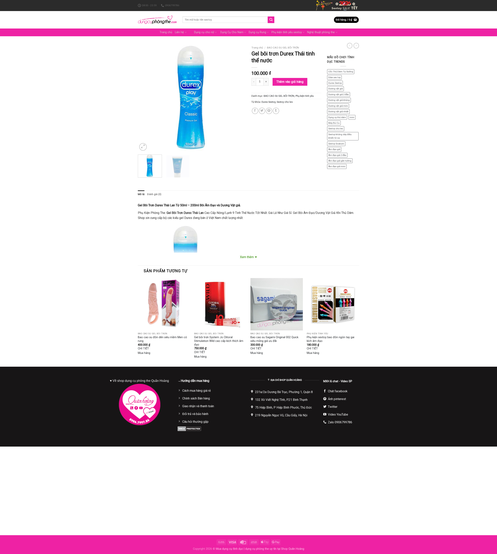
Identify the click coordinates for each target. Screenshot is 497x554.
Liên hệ (179, 32)
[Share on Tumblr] (276, 111)
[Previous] (144, 98)
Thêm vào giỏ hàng (289, 82)
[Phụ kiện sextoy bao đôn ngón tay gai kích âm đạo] (333, 304)
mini (352, 117)
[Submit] (271, 19)
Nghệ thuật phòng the (321, 32)
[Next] (238, 98)
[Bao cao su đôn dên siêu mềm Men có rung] (164, 304)
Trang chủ (166, 32)
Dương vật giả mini (338, 106)
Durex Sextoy (268, 101)
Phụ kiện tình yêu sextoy (286, 32)
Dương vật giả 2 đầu (338, 94)
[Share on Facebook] (255, 111)
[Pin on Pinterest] (269, 111)
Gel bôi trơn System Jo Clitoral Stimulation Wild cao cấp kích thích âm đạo (218, 341)
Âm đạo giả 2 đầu (337, 155)
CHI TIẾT (143, 348)
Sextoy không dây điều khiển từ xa (340, 136)
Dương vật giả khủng (339, 100)
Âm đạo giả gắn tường (339, 160)
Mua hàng (144, 353)
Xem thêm (247, 257)
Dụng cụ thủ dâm (337, 117)
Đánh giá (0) (154, 194)
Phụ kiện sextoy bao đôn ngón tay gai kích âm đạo (330, 339)
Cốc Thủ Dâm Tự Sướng (340, 71)
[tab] (141, 194)
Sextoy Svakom (336, 143)
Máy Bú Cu (334, 123)
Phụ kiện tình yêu (304, 95)
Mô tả (141, 194)
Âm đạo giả (334, 149)
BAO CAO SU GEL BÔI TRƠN (283, 47)
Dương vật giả (335, 88)
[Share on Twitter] (262, 111)
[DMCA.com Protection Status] (189, 428)
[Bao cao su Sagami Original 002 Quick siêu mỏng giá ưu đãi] (276, 304)
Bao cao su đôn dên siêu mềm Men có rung (162, 339)
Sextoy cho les (285, 101)
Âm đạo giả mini (336, 166)
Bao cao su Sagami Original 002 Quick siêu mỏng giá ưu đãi (274, 339)
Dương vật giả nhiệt (338, 111)
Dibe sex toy (334, 77)
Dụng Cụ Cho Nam (231, 32)
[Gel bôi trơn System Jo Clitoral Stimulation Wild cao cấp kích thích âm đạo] (220, 304)
